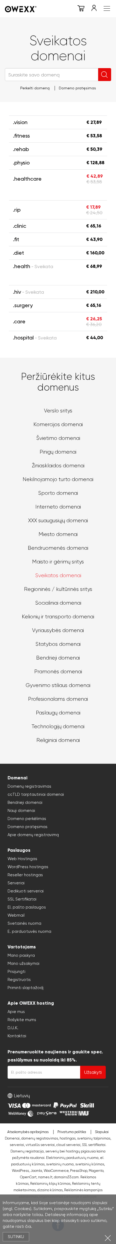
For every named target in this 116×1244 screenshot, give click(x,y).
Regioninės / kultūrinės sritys (58, 589)
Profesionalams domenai (58, 699)
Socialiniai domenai (58, 603)
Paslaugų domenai (58, 713)
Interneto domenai (58, 507)
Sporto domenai (58, 493)
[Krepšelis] (81, 9)
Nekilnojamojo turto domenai (58, 479)
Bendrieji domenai (58, 658)
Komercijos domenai (58, 424)
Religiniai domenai (58, 740)
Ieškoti (104, 74)
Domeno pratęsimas (77, 88)
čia (28, 1226)
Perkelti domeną (35, 88)
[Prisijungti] (94, 9)
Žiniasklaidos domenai (58, 465)
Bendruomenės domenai (58, 548)
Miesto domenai (58, 534)
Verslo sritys (58, 411)
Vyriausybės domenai (58, 630)
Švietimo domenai (58, 438)
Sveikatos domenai (58, 575)
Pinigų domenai (58, 452)
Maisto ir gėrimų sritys (58, 562)
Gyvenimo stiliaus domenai (58, 685)
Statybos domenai (58, 644)
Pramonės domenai (58, 671)
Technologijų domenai (58, 726)
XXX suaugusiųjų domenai (58, 520)
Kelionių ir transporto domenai (58, 617)
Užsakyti (93, 1072)
